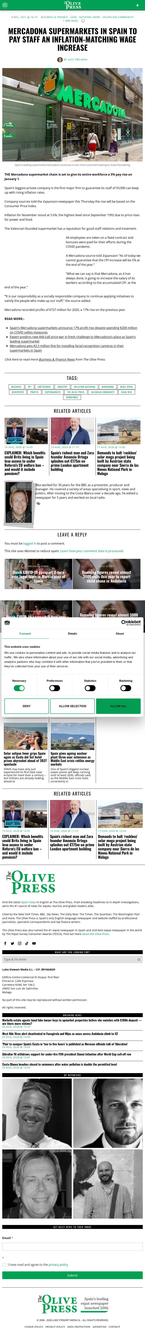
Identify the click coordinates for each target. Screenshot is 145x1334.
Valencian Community (118, 17)
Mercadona (108, 386)
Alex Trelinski (78, 59)
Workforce (72, 397)
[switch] (54, 688)
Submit (72, 1275)
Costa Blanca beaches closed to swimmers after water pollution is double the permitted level (59, 1064)
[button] (139, 959)
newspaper (18, 392)
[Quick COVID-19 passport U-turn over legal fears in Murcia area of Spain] (38, 574)
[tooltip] (38, 504)
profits (34, 392)
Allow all (118, 706)
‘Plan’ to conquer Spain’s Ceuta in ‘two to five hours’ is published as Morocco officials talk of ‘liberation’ (65, 1044)
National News (89, 17)
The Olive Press (76, 392)
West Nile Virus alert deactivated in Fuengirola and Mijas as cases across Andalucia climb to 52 (60, 1034)
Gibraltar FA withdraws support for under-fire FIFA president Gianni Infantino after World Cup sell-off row (66, 1054)
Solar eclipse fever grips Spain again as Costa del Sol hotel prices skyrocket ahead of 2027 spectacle (25, 758)
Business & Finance (54, 17)
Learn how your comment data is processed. (92, 551)
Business (17, 386)
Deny (27, 706)
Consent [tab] (25, 633)
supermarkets (53, 392)
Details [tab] (72, 633)
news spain (126, 386)
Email (7, 1238)
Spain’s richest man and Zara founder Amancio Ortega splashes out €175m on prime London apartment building (72, 461)
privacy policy (58, 1265)
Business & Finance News (57, 359)
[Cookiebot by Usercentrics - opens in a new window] (124, 623)
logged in (29, 543)
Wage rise (126, 392)
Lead (73, 17)
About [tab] (120, 633)
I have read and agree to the (38, 1265)
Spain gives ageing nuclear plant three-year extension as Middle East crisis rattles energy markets (72, 758)
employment (44, 386)
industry (62, 386)
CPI (29, 386)
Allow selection (72, 706)
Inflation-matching (84, 386)
